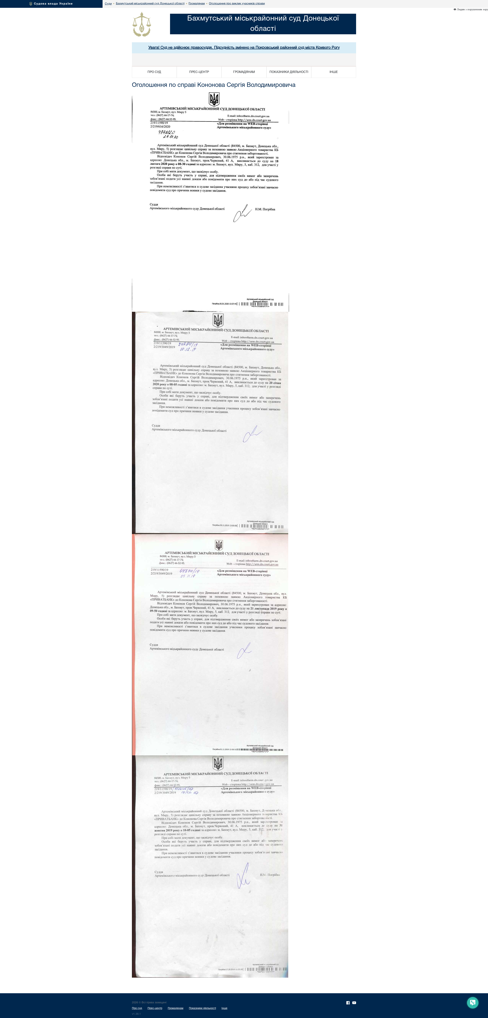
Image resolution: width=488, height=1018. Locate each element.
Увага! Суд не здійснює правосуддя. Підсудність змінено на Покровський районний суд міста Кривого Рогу (244, 48)
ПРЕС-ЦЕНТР (199, 72)
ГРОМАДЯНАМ (244, 72)
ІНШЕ (334, 72)
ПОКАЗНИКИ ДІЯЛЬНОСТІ (289, 72)
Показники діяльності (202, 1008)
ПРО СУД (154, 72)
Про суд (137, 1008)
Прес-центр (155, 1008)
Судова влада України (53, 3)
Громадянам (175, 1008)
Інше (224, 1008)
